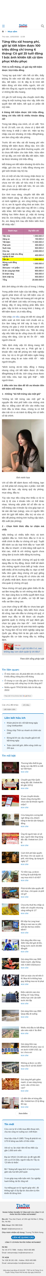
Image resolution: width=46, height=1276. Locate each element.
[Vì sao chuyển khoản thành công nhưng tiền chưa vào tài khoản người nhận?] (10, 800)
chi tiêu (16, 317)
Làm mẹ (17, 645)
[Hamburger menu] (3, 26)
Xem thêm (23, 1113)
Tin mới (9, 1124)
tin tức (19, 723)
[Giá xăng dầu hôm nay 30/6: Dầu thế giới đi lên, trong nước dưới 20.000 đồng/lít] (10, 944)
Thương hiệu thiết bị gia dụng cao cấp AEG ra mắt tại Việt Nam (32, 766)
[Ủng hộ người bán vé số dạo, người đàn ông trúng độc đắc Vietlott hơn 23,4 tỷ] (10, 838)
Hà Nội (4, 1247)
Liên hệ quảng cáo (23, 1237)
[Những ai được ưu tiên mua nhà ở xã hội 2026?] (10, 1067)
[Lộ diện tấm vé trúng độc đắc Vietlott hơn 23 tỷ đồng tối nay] (10, 1103)
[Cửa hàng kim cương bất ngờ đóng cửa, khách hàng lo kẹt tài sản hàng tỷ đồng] (10, 819)
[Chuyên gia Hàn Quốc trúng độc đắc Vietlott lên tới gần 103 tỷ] (10, 784)
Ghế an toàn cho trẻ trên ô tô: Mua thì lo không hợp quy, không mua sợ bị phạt (32, 978)
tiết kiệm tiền (9, 709)
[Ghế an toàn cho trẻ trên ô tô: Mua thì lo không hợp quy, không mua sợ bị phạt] (10, 980)
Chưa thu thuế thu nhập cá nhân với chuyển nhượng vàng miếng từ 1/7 (32, 907)
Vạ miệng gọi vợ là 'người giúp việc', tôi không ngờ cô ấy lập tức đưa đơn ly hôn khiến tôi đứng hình (21, 1190)
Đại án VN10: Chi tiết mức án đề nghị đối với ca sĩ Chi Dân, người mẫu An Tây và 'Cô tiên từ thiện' (22, 1160)
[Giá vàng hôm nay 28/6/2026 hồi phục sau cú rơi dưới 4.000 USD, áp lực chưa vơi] (10, 1048)
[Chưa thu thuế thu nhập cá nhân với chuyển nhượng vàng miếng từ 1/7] (10, 909)
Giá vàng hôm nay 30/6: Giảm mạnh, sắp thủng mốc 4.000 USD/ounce (31, 962)
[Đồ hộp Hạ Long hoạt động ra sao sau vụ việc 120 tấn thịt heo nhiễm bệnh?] (10, 926)
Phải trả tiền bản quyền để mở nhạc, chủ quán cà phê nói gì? (32, 891)
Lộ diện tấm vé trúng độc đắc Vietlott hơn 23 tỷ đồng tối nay (32, 1101)
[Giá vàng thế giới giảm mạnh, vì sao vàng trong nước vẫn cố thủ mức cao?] (10, 1084)
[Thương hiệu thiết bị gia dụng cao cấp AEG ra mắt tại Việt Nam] (10, 767)
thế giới (19, 745)
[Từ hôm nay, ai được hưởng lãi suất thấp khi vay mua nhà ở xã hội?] (10, 876)
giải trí (34, 738)
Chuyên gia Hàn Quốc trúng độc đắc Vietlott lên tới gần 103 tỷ (31, 782)
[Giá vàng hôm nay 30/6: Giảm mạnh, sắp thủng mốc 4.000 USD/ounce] (10, 963)
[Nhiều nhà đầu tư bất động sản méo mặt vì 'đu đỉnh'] (10, 1032)
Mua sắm (12, 31)
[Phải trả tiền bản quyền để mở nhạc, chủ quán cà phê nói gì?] (10, 893)
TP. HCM (5, 1257)
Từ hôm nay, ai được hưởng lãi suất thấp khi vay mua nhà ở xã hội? (31, 875)
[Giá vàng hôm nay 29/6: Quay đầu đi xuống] (10, 1015)
